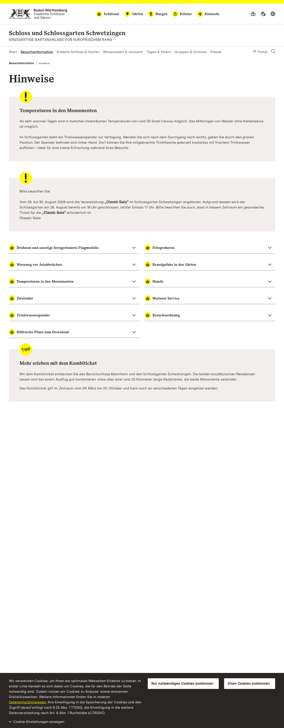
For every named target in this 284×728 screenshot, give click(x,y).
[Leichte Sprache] (253, 14)
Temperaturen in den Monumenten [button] (45, 281)
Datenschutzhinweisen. (28, 702)
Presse (215, 52)
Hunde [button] (157, 281)
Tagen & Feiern (158, 52)
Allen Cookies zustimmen (249, 683)
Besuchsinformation (37, 52)
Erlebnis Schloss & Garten (78, 52)
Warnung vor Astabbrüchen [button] (39, 264)
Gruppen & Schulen (191, 52)
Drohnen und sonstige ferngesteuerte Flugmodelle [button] (58, 248)
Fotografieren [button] (163, 248)
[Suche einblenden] (273, 51)
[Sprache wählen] (273, 14)
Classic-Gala (30, 218)
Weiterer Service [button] (165, 298)
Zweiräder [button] (25, 298)
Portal (263, 52)
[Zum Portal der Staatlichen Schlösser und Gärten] (38, 14)
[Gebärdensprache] (263, 14)
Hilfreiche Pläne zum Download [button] (43, 332)
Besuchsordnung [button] (166, 315)
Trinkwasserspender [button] (33, 315)
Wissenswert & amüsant (123, 52)
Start (13, 52)
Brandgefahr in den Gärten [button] (174, 264)
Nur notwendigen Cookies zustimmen (182, 683)
